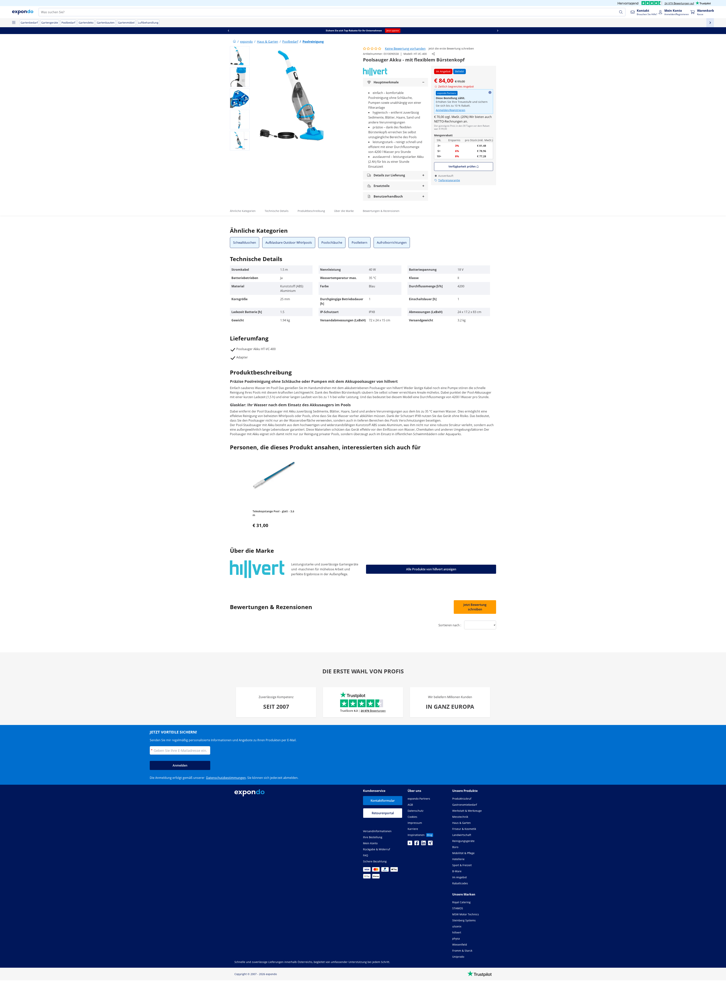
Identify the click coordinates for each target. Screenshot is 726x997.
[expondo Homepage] (234, 42)
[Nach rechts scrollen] (497, 30)
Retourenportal (383, 813)
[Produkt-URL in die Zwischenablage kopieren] (433, 54)
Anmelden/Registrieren (450, 110)
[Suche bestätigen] (620, 12)
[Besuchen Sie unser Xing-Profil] (430, 844)
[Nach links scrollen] (228, 30)
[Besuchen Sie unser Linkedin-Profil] (423, 844)
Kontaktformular (383, 801)
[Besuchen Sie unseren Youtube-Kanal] (410, 844)
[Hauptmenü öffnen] (13, 22)
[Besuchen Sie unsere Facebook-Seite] (416, 844)
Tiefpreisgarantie (449, 180)
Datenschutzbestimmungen (226, 778)
